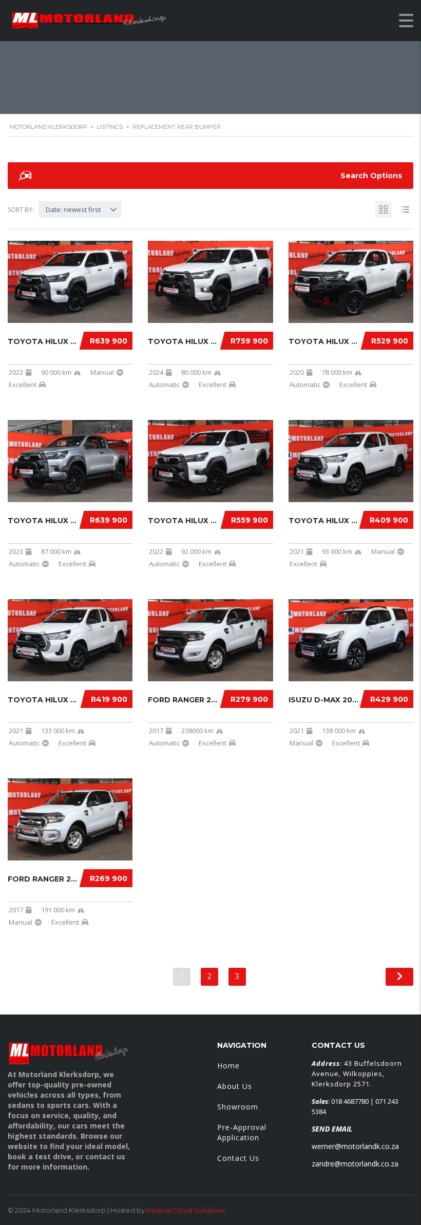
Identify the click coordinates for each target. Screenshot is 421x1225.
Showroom (237, 1107)
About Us (234, 1086)
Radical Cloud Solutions (185, 1210)
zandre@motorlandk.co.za (355, 1164)
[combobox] (80, 209)
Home (228, 1065)
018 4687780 (350, 1101)
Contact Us (238, 1158)
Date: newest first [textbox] (73, 209)
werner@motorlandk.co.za (355, 1146)
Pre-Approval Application (241, 1132)
